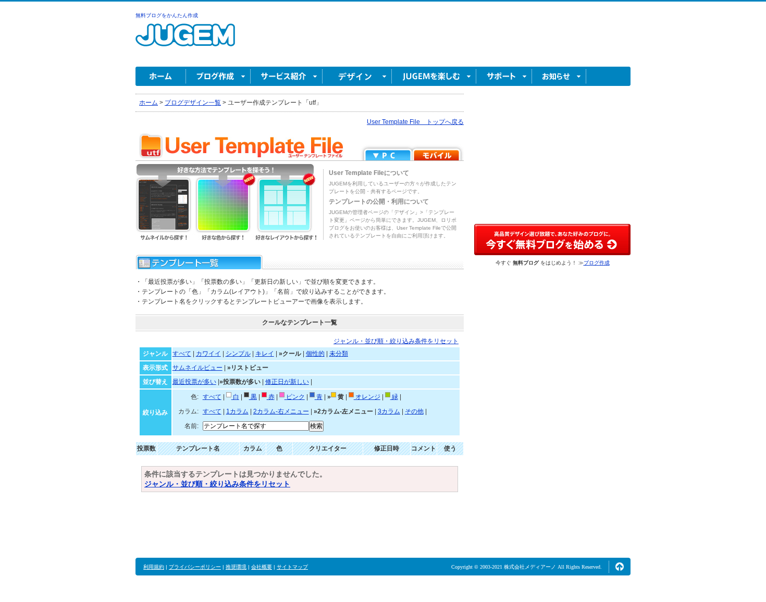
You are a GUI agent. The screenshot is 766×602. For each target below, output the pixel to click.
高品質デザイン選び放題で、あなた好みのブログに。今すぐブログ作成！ (552, 239)
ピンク (295, 396)
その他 (414, 411)
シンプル (238, 353)
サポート (504, 76)
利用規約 (153, 567)
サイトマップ (292, 567)
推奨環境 (236, 567)
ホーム (160, 76)
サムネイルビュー (197, 367)
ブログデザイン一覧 (193, 102)
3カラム (389, 411)
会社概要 (261, 567)
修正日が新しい (287, 381)
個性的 (315, 353)
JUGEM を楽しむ (434, 76)
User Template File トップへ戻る (415, 122)
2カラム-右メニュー (281, 411)
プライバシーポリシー (195, 567)
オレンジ (367, 396)
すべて (181, 353)
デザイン (357, 76)
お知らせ (559, 76)
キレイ (264, 353)
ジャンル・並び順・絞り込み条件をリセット (396, 341)
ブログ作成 (218, 76)
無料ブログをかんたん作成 (166, 15)
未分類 (338, 353)
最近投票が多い (194, 381)
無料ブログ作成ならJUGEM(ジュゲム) (185, 41)
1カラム (237, 411)
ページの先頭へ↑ (620, 566)
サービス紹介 (287, 76)
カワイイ (208, 353)
